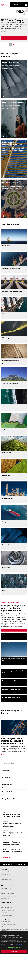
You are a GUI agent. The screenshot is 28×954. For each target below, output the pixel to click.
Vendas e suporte (5, 905)
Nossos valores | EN (5, 871)
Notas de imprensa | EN (6, 891)
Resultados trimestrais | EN (7, 893)
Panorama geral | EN (6, 888)
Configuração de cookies (14, 947)
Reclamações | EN (5, 912)
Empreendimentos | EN (6, 877)
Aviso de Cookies (18, 944)
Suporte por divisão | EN (6, 907)
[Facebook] (14, 864)
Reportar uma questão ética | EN (8, 910)
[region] (14, 942)
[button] (7, 44)
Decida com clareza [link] (14, 38)
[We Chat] (24, 864)
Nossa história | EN (5, 874)
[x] (11, 864)
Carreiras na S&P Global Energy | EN (9, 882)
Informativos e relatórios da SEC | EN (9, 896)
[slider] (14, 24)
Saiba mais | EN (14, 630)
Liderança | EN (4, 926)
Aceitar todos (14, 951)
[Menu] (25, 4)
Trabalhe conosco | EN (6, 921)
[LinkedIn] (22, 864)
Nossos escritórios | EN (6, 915)
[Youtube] (19, 864)
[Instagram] (16, 864)
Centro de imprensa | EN (6, 879)
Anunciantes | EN (5, 898)
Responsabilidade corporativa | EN (9, 924)
